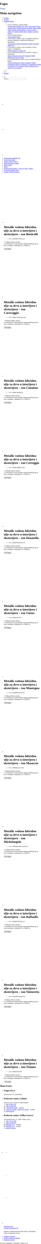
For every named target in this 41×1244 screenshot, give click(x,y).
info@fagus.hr (10, 1111)
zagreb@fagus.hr (11, 1128)
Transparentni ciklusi (14, 37)
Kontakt (6, 73)
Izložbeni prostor (9, 21)
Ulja (12, 45)
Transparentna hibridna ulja (16, 26)
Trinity (10, 30)
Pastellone (28, 56)
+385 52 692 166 (10, 1106)
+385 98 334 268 (11, 1109)
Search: (6, 79)
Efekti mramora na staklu (24, 28)
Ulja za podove (17, 68)
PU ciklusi (20, 50)
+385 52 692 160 (10, 1104)
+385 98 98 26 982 (11, 1108)
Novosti (6, 19)
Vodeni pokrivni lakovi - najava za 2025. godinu (18, 168)
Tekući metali (37, 28)
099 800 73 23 (10, 1126)
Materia (10, 56)
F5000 (33, 56)
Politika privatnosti (9, 1236)
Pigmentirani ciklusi (26, 44)
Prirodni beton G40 (18, 56)
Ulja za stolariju (19, 66)
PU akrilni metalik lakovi (19, 32)
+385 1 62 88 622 (10, 1123)
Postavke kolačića (9, 1240)
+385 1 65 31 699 (10, 1121)
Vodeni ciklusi (12, 50)
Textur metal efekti (30, 26)
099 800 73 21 (10, 1124)
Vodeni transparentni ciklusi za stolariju (19, 63)
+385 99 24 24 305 (23, 1109)
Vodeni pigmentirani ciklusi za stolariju (22, 63)
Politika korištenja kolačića (12, 1238)
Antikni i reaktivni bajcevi (11, 172)
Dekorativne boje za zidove (16, 57)
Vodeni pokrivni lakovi (11, 161)
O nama (6, 18)
